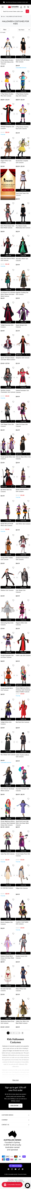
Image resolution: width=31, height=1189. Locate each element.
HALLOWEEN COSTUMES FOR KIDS (14, 16)
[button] (2, 7)
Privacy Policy (11, 1180)
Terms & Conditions (19, 1180)
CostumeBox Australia (12, 1174)
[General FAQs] (24, 7)
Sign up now (14, 1105)
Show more (15, 1080)
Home (4, 16)
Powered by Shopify (22, 1174)
